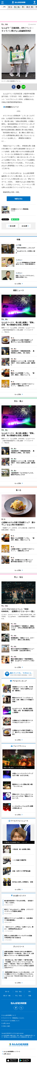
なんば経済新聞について (9, 1015)
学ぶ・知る (4, 24)
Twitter (21, 1008)
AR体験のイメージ (12, 107)
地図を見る (18, 199)
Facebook (16, 1008)
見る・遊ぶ (17, 7)
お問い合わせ (6, 1023)
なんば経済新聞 (18, 2)
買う (23, 7)
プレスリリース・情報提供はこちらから (13, 1018)
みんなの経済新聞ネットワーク (18, 1044)
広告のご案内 (6, 1026)
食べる (10, 7)
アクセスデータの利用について (11, 1020)
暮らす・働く (30, 7)
